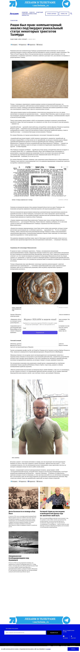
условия (48, 649)
